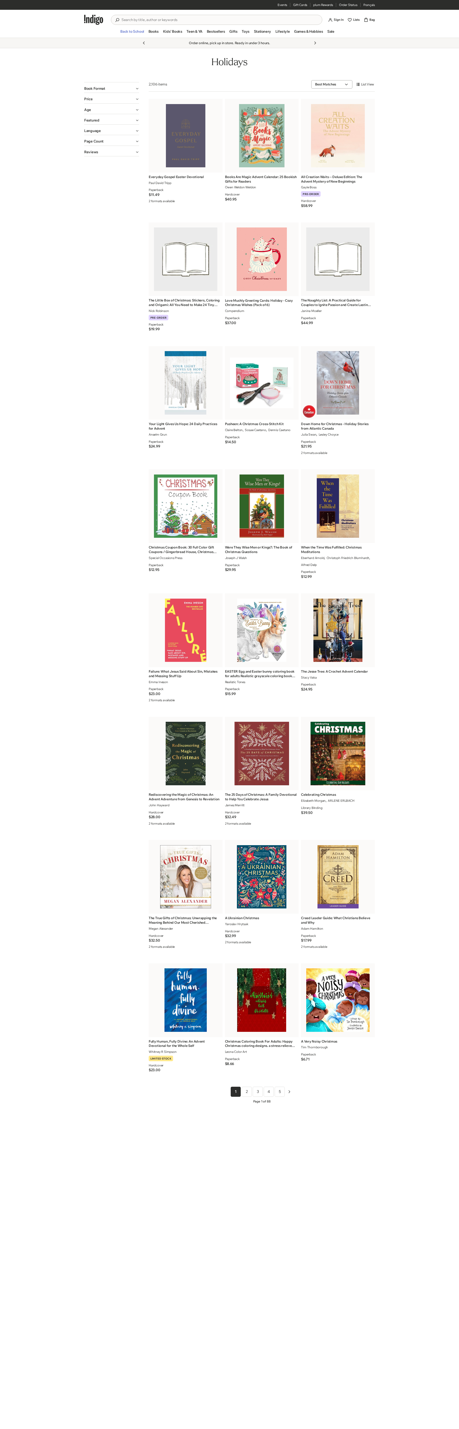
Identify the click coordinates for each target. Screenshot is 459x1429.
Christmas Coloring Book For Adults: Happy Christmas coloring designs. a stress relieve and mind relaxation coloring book (259, 1043)
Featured (91, 120)
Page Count (94, 141)
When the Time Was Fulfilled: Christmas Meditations (331, 549)
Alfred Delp (309, 565)
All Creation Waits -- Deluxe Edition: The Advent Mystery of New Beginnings (331, 179)
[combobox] (219, 19)
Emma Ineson (158, 682)
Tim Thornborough (314, 1047)
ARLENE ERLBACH (341, 800)
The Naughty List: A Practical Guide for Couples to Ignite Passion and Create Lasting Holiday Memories (335, 302)
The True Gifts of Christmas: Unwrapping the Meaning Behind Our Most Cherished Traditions (183, 920)
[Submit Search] (117, 20)
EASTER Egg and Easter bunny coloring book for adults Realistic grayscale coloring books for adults (260, 673)
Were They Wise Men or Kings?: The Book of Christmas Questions (258, 549)
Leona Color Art (236, 1052)
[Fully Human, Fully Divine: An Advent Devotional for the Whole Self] (185, 1000)
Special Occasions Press (165, 558)
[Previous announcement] (144, 42)
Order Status (348, 5)
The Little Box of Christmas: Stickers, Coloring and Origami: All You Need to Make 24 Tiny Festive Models (184, 302)
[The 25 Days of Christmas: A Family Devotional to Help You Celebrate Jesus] (261, 753)
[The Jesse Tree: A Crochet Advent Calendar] (338, 630)
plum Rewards (323, 5)
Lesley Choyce (329, 434)
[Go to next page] (289, 1092)
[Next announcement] (315, 42)
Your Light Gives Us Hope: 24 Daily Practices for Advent (183, 426)
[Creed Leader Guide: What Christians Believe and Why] (338, 876)
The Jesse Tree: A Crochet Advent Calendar (334, 671)
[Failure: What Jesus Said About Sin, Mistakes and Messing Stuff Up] (185, 630)
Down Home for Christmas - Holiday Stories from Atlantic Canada (335, 426)
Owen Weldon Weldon (240, 187)
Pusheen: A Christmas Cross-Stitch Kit (254, 424)
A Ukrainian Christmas (242, 918)
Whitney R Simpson (163, 1052)
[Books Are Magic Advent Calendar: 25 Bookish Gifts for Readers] (261, 135)
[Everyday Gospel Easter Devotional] (185, 135)
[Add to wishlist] (217, 167)
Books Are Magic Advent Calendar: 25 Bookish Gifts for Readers (261, 179)
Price (88, 99)
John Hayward (159, 805)
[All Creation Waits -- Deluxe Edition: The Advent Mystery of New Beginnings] (338, 135)
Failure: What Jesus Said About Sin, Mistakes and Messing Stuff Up (183, 673)
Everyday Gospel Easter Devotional (176, 177)
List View (367, 84)
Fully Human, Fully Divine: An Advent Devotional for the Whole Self (177, 1043)
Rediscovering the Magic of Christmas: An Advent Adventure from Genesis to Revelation (184, 796)
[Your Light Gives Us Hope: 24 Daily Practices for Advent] (185, 382)
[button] (132, 33)
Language (92, 130)
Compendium (234, 311)
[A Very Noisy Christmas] (338, 1000)
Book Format (94, 88)
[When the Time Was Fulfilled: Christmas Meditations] (338, 506)
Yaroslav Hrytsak (236, 924)
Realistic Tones (235, 682)
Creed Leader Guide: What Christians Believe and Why (335, 920)
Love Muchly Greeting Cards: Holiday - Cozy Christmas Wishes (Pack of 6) (259, 302)
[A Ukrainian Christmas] (261, 876)
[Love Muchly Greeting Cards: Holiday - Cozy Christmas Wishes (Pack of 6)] (261, 259)
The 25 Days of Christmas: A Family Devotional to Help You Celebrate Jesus (261, 796)
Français (369, 5)
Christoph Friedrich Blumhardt (348, 558)
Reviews (91, 152)
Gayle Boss (308, 187)
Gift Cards (300, 5)
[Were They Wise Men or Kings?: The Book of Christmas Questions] (261, 506)
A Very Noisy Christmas (319, 1041)
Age (87, 109)
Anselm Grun (158, 434)
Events (282, 5)
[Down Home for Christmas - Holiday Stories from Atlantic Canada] (338, 382)
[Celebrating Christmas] (338, 753)
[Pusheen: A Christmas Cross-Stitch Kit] (261, 382)
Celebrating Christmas (318, 794)
